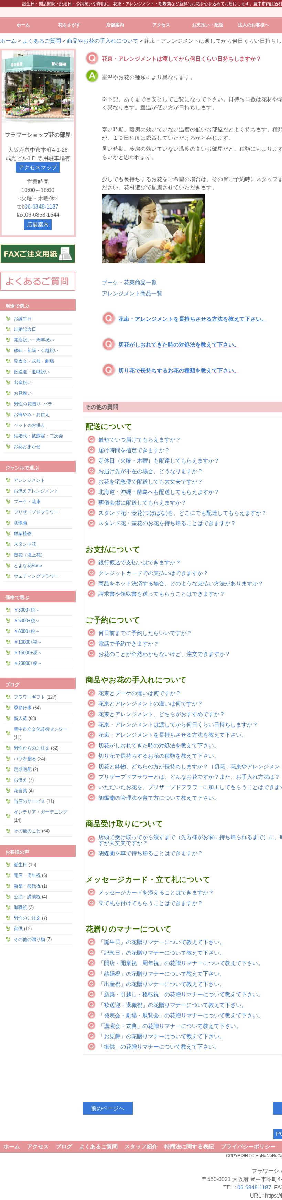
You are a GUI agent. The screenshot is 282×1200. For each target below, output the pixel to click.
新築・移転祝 (27, 886)
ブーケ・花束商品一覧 (129, 282)
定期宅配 (23, 769)
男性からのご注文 (32, 748)
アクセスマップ (38, 167)
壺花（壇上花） (29, 554)
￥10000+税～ (28, 642)
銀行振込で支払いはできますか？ (139, 562)
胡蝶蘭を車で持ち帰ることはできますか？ (150, 853)
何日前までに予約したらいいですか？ (145, 633)
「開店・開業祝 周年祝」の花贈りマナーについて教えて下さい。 (180, 963)
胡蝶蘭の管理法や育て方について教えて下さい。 (158, 798)
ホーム (8, 41)
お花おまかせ (27, 446)
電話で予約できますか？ (128, 644)
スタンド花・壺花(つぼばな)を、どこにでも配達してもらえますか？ (182, 513)
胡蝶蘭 (20, 522)
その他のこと (27, 830)
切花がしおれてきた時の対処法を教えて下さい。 (178, 345)
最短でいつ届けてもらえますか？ (139, 440)
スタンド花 (25, 544)
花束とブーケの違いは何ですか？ (139, 693)
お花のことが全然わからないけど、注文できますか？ (164, 654)
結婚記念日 (25, 329)
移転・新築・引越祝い (36, 350)
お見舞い (23, 393)
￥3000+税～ (27, 610)
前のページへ (107, 1108)
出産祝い (23, 382)
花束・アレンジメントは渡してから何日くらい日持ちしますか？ (178, 725)
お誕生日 (23, 318)
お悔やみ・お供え (32, 414)
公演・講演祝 (27, 896)
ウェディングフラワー (36, 576)
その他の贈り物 (29, 939)
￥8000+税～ (27, 631)
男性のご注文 (27, 918)
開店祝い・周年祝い (34, 339)
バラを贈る (25, 758)
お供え (20, 780)
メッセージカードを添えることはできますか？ (156, 892)
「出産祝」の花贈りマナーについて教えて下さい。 (161, 984)
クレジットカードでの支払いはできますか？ (153, 573)
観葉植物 (23, 533)
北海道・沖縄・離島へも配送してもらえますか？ (158, 492)
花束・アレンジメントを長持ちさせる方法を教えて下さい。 (172, 735)
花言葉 (20, 790)
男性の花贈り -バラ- (34, 403)
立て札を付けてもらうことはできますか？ (150, 903)
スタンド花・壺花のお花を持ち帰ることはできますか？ (167, 523)
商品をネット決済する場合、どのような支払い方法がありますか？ (180, 583)
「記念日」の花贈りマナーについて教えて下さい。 (161, 953)
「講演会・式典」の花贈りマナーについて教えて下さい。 (169, 1026)
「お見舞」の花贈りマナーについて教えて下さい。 (161, 1036)
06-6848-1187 (41, 207)
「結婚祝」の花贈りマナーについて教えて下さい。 (161, 974)
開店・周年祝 (27, 875)
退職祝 (20, 907)
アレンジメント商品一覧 (132, 293)
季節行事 (23, 707)
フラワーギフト (29, 697)
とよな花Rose (28, 565)
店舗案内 (38, 224)
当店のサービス (29, 801)
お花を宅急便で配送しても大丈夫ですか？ (150, 482)
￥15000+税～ (28, 652)
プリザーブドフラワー (36, 512)
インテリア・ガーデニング (40, 812)
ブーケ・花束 (27, 501)
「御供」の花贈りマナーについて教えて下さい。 (158, 1047)
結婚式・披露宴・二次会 (38, 435)
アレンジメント (29, 480)
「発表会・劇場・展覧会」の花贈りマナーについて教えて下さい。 (180, 1015)
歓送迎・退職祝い (32, 371)
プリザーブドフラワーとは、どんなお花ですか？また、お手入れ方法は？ (189, 777)
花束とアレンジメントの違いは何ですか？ (150, 704)
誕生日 (20, 864)
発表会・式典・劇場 (34, 361)
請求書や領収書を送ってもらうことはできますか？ (161, 594)
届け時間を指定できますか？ (134, 450)
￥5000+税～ (27, 620)
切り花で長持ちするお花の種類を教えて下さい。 (178, 370)
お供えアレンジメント (36, 490)
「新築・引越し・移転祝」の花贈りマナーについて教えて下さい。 (180, 994)
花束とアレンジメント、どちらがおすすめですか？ (161, 714)
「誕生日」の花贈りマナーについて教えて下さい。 (161, 942)
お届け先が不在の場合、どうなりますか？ (150, 471)
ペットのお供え (29, 425)
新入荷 (20, 718)
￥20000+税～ (28, 663)
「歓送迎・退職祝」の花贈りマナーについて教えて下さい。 (172, 1005)
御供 (18, 928)
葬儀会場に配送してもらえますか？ (142, 503)
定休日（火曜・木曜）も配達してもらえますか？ (158, 461)
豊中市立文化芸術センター (40, 729)
